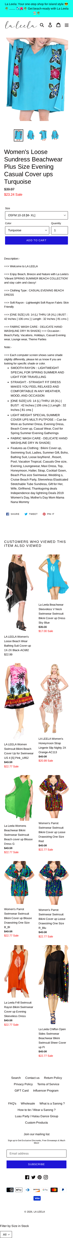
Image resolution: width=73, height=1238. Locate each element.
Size (7, 208)
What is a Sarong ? (52, 1103)
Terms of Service (48, 1084)
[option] (19, 135)
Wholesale (28, 1103)
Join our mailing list (36, 1134)
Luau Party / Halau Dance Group (36, 1116)
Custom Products (36, 1122)
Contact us (32, 1077)
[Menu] (67, 25)
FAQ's (12, 1103)
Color (8, 223)
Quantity (56, 223)
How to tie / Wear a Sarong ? (37, 1109)
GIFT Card (22, 1090)
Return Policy (53, 1077)
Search (16, 1077)
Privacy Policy (23, 1084)
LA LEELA (39, 1211)
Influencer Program (45, 1090)
